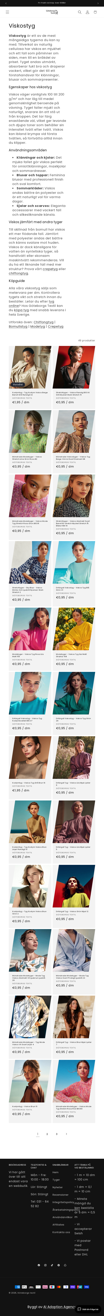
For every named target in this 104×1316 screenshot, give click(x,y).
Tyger (56, 1179)
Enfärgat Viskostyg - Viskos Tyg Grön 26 (73, 720)
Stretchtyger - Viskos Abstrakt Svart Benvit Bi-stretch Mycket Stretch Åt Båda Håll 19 (73, 523)
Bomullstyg (18, 326)
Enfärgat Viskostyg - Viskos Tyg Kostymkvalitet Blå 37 (27, 720)
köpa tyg (21, 310)
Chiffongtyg (44, 322)
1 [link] (37, 1134)
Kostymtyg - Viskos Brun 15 (25, 1107)
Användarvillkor (63, 1217)
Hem (55, 1172)
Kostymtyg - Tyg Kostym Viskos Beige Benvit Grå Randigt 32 (30, 394)
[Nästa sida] (66, 1134)
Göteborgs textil (26, 1293)
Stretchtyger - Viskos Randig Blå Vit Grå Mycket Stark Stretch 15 (73, 394)
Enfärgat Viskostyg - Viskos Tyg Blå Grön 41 (72, 589)
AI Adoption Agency (60, 1307)
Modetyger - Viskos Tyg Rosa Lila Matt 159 (28, 655)
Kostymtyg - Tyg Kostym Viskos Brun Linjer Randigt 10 (29, 848)
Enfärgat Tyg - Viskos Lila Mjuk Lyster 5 (73, 848)
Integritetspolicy (63, 1202)
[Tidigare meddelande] (6, 3)
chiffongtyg (18, 273)
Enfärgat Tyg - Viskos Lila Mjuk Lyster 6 (73, 784)
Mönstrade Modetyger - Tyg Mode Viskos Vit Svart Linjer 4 (28, 1043)
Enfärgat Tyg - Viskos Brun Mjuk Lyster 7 (74, 1043)
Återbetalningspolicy (66, 1209)
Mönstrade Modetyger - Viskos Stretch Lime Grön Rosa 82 (27, 458)
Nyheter (58, 1187)
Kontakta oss (61, 1232)
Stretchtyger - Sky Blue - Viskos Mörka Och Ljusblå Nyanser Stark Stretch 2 (27, 590)
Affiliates (58, 1224)
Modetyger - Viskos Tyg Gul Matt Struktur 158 (71, 655)
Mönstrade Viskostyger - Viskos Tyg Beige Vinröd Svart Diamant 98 (73, 458)
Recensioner (61, 1194)
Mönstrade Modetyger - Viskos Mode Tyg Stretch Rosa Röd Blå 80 (74, 1108)
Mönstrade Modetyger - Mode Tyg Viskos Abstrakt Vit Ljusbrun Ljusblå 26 (28, 978)
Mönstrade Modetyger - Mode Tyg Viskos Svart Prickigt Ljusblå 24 (72, 977)
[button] (7, 12)
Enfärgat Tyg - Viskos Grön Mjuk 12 (72, 911)
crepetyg (50, 269)
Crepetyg (56, 326)
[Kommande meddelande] (98, 3)
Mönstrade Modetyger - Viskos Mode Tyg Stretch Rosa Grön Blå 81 (30, 522)
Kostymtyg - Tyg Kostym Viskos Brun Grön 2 (29, 912)
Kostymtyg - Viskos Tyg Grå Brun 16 (28, 783)
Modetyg (37, 326)
